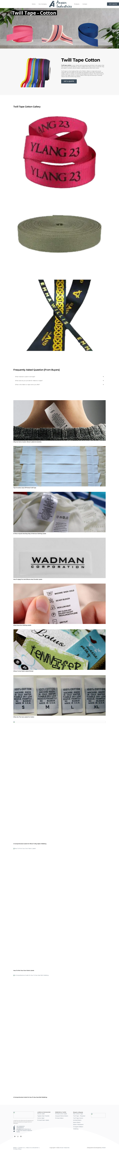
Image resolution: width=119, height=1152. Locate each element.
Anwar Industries (64, 1147)
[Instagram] (17, 1136)
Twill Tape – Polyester (79, 1116)
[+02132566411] (14, 1127)
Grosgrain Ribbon (78, 1126)
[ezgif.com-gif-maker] (59, 152)
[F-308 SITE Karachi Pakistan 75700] (14, 1131)
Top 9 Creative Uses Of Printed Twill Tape (24, 487)
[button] (80, 4)
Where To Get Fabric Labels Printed (23, 671)
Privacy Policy (17, 1149)
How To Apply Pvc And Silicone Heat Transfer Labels (27, 579)
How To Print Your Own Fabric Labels (23, 970)
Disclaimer (35, 1147)
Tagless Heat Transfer (43, 1116)
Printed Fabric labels (43, 1120)
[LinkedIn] (21, 1136)
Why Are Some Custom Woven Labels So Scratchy (27, 442)
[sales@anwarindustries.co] (14, 1129)
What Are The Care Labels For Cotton (23, 717)
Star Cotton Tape (78, 1113)
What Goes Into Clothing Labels (22, 625)
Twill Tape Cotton (78, 1118)
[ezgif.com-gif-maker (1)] (59, 234)
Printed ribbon (59, 1118)
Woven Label (41, 1113)
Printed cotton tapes (61, 1113)
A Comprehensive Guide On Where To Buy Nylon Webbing (29, 843)
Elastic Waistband (78, 1124)
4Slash (104, 1147)
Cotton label (40, 1118)
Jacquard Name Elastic (61, 1116)
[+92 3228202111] (14, 1126)
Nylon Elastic (77, 1122)
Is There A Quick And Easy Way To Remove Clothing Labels (29, 533)
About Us (28, 1147)
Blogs (15, 1147)
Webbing (75, 1129)
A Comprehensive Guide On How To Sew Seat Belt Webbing (30, 1097)
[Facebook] (14, 1136)
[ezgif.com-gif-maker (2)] (59, 315)
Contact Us (21, 1147)
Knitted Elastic (77, 1120)
